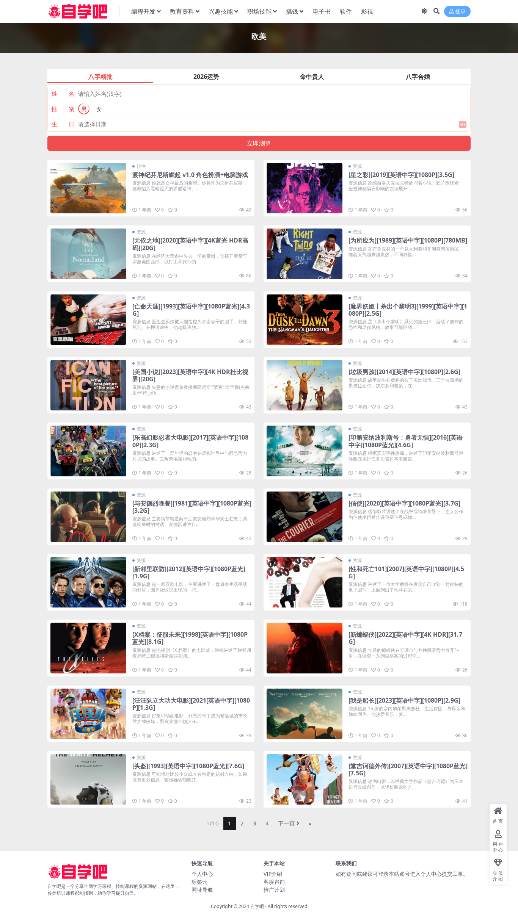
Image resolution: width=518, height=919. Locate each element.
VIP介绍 (273, 873)
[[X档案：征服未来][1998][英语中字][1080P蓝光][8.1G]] (88, 648)
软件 (346, 11)
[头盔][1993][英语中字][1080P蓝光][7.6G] (188, 766)
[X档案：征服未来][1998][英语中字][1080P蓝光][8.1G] (190, 638)
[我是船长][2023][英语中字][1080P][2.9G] (404, 700)
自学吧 (257, 906)
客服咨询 (274, 881)
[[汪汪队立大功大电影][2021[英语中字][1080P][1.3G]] (88, 714)
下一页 (286, 823)
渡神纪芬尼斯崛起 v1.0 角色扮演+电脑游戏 (190, 175)
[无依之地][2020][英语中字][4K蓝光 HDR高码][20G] (190, 244)
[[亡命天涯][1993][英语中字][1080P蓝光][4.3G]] (88, 319)
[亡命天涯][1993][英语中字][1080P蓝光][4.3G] (191, 310)
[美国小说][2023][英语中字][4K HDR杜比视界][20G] (190, 375)
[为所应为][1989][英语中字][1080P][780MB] (407, 240)
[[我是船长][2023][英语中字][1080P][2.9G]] (304, 714)
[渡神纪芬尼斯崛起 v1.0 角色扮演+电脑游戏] (88, 188)
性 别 (63, 109)
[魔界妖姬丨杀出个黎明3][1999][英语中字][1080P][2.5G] (407, 310)
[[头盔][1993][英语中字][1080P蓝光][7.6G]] (88, 779)
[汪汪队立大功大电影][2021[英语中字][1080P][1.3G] (191, 704)
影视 (367, 11)
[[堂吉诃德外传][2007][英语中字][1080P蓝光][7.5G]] (304, 779)
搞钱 (292, 11)
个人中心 (202, 873)
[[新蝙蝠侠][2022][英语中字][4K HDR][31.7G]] (304, 648)
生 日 (63, 124)
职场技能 (259, 11)
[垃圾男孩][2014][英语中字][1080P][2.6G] (404, 372)
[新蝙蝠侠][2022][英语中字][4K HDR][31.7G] (405, 638)
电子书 (321, 11)
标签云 (199, 881)
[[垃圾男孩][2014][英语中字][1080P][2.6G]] (304, 385)
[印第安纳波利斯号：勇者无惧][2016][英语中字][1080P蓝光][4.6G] (405, 441)
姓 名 (63, 93)
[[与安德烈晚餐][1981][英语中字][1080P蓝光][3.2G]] (88, 517)
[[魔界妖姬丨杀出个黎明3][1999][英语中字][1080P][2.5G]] (304, 319)
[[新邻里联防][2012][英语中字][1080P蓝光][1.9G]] (88, 582)
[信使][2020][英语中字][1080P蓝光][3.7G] (404, 503)
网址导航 (202, 889)
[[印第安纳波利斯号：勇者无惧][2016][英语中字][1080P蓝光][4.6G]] (304, 451)
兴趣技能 (221, 11)
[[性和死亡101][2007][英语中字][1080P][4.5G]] (304, 582)
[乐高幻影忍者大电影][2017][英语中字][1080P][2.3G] (190, 441)
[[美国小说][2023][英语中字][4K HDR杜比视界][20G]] (88, 385)
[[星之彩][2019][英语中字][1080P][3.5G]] (304, 188)
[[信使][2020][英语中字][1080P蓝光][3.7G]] (304, 517)
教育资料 (182, 11)
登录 (460, 11)
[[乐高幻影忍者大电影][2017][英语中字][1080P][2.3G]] (88, 451)
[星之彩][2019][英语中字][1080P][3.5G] (401, 175)
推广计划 (274, 889)
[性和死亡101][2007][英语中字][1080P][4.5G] (406, 572)
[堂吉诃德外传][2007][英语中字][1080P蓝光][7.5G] (408, 769)
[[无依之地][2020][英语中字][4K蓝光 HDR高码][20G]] (88, 254)
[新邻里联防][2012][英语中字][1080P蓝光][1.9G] (188, 572)
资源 (357, 166)
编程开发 (143, 11)
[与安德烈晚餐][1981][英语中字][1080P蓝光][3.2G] (191, 507)
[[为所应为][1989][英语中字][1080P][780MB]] (304, 254)
